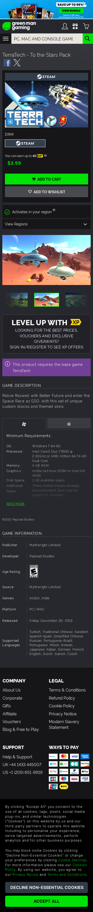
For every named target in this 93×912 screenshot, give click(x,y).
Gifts (7, 705)
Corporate (12, 698)
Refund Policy (62, 698)
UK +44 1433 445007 (22, 764)
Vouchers (12, 721)
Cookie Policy (62, 705)
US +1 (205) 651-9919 (23, 772)
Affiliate (10, 713)
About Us (12, 690)
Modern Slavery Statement (64, 724)
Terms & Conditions (67, 690)
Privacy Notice (62, 713)
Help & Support (17, 756)
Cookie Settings (72, 860)
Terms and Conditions (67, 874)
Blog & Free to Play (21, 729)
